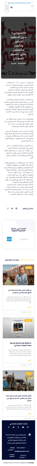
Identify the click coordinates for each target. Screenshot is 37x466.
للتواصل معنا (21, 447)
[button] (11, 7)
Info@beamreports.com (22, 451)
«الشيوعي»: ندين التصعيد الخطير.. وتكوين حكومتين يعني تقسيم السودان (18, 45)
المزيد (29, 307)
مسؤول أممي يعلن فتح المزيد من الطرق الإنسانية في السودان (19, 291)
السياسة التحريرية (23, 456)
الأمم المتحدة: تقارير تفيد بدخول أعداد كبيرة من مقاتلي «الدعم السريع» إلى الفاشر (18, 398)
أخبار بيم (13, 63)
